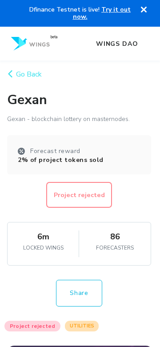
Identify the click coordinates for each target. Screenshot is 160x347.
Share (79, 293)
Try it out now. (102, 13)
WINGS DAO (117, 44)
